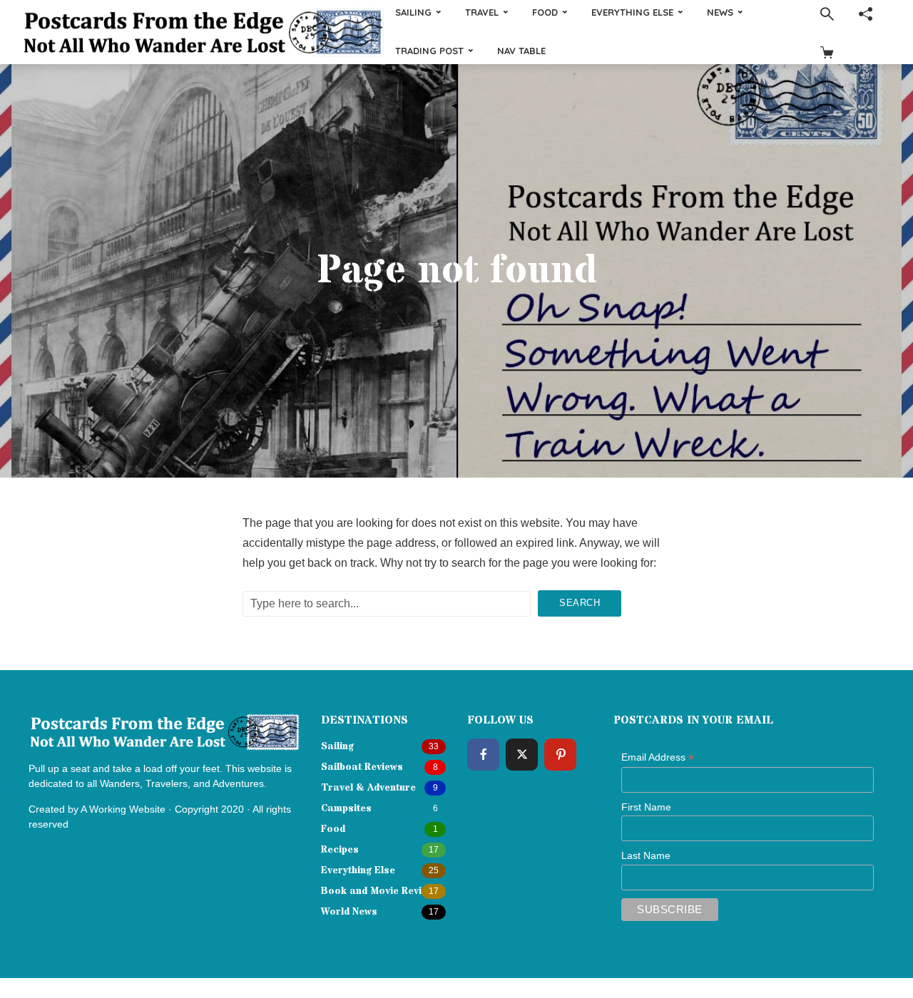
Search (579, 602)
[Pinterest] (560, 755)
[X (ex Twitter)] (522, 755)
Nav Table (521, 50)
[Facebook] (483, 755)
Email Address (657, 758)
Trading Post (429, 50)
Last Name (645, 855)
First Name (646, 807)
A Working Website (123, 809)
